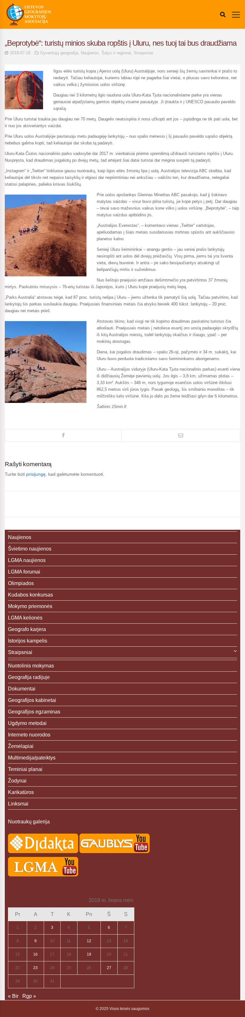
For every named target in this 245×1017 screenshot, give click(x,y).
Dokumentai (21, 688)
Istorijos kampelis (27, 640)
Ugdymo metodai (27, 723)
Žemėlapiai (20, 746)
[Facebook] (63, 435)
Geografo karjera (27, 629)
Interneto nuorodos (29, 734)
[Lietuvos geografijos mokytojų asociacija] (29, 14)
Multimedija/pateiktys (32, 757)
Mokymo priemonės (30, 606)
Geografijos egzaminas (34, 711)
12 (89, 941)
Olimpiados (21, 583)
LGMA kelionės (25, 617)
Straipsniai (143, 52)
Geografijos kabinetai (32, 700)
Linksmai (18, 803)
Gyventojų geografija (59, 52)
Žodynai (17, 780)
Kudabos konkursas (30, 594)
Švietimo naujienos (29, 548)
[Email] (181, 435)
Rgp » (29, 996)
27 (109, 968)
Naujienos (90, 52)
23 (35, 968)
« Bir (13, 996)
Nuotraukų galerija (29, 821)
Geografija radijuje (29, 677)
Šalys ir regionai (116, 52)
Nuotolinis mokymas (31, 665)
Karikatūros (21, 792)
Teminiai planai (25, 769)
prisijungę (36, 474)
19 (89, 954)
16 (35, 954)
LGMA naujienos (27, 560)
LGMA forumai (24, 571)
